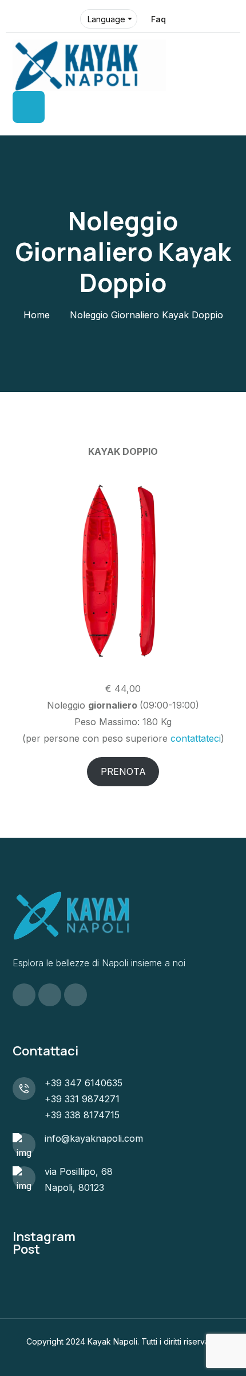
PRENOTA (123, 771)
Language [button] (106, 19)
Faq (158, 19)
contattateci (195, 738)
